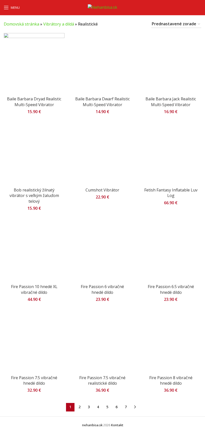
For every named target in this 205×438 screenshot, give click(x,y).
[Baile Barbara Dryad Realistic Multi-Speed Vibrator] (34, 63)
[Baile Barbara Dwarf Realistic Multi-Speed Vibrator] (102, 63)
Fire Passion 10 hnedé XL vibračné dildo (34, 289)
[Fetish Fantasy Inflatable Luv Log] (170, 154)
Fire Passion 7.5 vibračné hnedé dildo (34, 380)
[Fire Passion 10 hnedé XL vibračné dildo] (34, 251)
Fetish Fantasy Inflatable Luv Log (171, 192)
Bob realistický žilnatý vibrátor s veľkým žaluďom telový (34, 195)
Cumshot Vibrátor (102, 190)
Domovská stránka (21, 24)
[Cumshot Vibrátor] (102, 154)
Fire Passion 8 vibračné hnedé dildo (170, 380)
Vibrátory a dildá (58, 24)
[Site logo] (102, 7)
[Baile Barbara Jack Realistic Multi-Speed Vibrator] (170, 63)
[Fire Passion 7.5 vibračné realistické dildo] (102, 342)
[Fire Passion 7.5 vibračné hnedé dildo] (34, 342)
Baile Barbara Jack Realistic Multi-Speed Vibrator (171, 101)
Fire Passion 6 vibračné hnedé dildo (102, 289)
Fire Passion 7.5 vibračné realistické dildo (102, 380)
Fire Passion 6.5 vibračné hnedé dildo (171, 289)
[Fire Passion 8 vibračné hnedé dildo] (170, 342)
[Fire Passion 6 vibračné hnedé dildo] (102, 251)
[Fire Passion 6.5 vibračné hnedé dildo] (170, 251)
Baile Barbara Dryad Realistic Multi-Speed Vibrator (34, 101)
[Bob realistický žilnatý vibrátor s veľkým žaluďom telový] (34, 154)
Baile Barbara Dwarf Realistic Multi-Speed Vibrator (102, 101)
